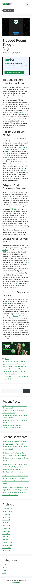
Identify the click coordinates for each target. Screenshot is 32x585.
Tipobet (7, 63)
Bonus (4, 567)
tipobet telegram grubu (17, 371)
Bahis (4, 564)
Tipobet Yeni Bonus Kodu (13, 374)
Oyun (4, 573)
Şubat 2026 (6, 525)
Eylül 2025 (5, 539)
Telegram (10, 192)
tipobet (7, 361)
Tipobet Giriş (8, 10)
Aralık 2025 (6, 531)
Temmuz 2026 (7, 511)
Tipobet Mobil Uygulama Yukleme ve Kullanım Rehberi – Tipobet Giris (14, 492)
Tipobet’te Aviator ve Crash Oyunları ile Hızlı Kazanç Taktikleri (15, 481)
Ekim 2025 (5, 537)
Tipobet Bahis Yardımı (17, 361)
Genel (7, 359)
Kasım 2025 (6, 534)
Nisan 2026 (6, 520)
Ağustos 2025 (7, 542)
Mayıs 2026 (6, 517)
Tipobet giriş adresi (14, 366)
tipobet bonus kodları (9, 364)
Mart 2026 (5, 523)
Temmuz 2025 (7, 545)
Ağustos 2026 (7, 509)
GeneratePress (16, 582)
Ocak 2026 (6, 528)
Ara (3, 388)
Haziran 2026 (6, 514)
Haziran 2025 (6, 548)
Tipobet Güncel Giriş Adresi (14, 72)
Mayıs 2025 (6, 550)
